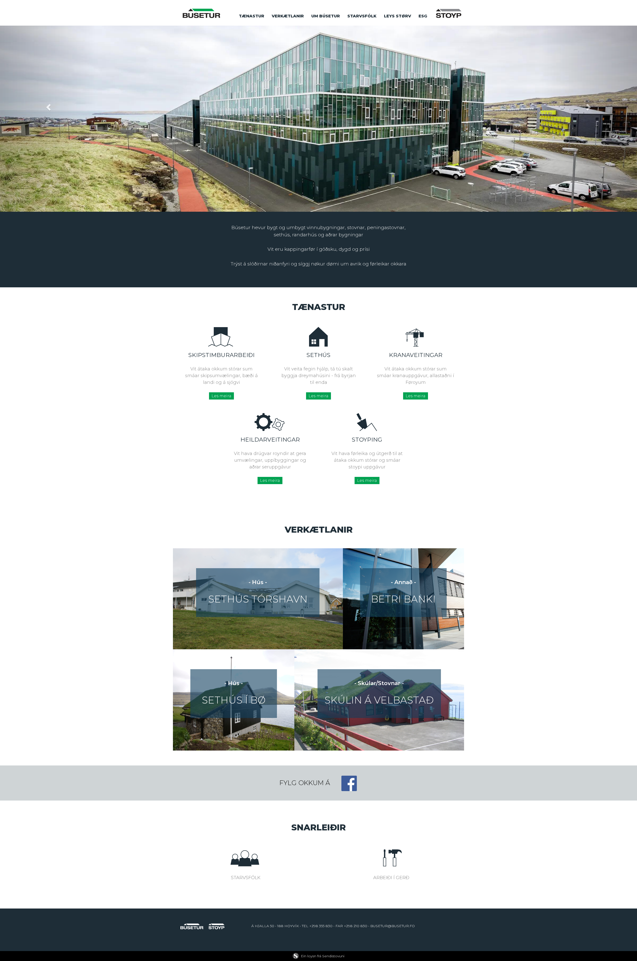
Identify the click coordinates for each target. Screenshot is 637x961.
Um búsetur (325, 16)
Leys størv (397, 16)
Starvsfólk (361, 16)
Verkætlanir (288, 16)
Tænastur (251, 16)
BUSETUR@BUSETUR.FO (392, 926)
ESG (423, 16)
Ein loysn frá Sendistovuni (322, 956)
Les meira (221, 396)
